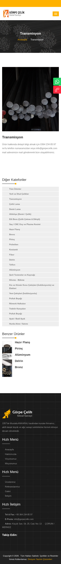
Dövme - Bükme (16, 280)
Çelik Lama (14, 204)
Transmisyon (15, 199)
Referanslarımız (12, 486)
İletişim (8, 496)
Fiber (11, 255)
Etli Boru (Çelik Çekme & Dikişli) (24, 219)
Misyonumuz (11, 463)
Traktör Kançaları (17, 309)
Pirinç (12, 239)
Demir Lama (15, 209)
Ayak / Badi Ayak (17, 319)
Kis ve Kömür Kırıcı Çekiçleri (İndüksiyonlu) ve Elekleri (31, 287)
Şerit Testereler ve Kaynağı (22, 275)
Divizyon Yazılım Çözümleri (40, 559)
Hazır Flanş (14, 229)
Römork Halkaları (17, 303)
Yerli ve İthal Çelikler (19, 194)
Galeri (7, 491)
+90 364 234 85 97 (18, 514)
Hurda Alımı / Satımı (18, 324)
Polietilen (13, 244)
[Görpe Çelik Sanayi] (30, 99)
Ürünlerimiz (10, 482)
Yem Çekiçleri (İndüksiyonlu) (23, 293)
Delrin (12, 260)
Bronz (12, 234)
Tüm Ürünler (15, 189)
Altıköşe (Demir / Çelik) (20, 214)
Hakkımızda (10, 454)
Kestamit (13, 249)
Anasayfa (22, 39)
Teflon (12, 265)
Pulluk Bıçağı (15, 298)
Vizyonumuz (11, 459)
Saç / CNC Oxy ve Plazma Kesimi (24, 224)
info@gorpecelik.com (19, 519)
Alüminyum (14, 270)
